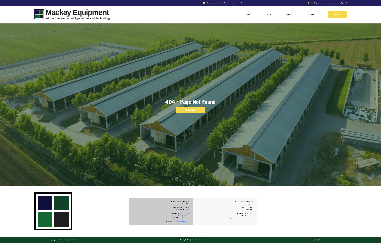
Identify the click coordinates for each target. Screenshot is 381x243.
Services (268, 14)
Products (289, 14)
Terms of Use (196, 240)
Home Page (190, 110)
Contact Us (337, 14)
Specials (311, 14)
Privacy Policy (185, 240)
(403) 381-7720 (248, 213)
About (247, 14)
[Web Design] (318, 240)
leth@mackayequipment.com (244, 219)
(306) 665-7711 (185, 213)
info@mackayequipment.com (180, 221)
